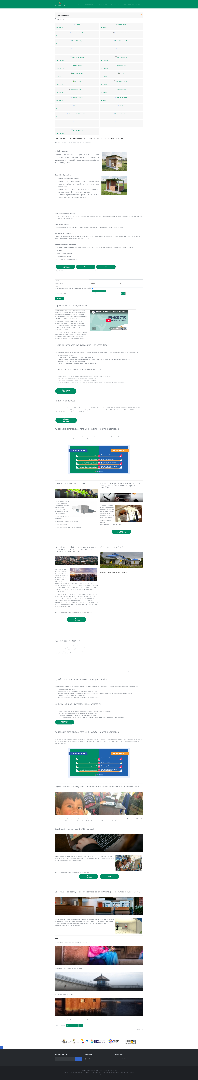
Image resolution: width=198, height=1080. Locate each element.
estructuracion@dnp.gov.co (121, 1058)
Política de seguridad (112, 1070)
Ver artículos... (60, 27)
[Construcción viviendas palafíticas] (99, 1007)
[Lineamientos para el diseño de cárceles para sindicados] (99, 981)
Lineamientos (115, 4)
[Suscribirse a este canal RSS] (141, 14)
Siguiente (75, 1025)
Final (81, 1025)
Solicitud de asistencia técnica (133, 4)
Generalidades (89, 4)
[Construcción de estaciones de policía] (76, 493)
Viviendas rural (88, 142)
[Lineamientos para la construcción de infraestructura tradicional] (99, 955)
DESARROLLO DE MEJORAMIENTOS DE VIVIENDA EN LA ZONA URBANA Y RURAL (89, 138)
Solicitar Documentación (99, 291)
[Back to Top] (1, 1047)
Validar (123, 293)
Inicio (79, 4)
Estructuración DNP (61, 142)
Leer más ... (59, 298)
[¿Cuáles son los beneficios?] (121, 560)
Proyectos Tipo (102, 4)
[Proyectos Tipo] (60, 4)
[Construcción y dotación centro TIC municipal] (99, 843)
